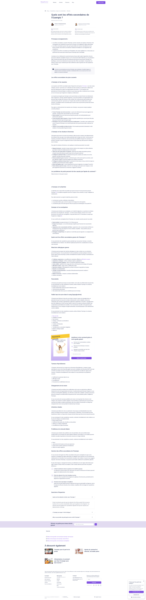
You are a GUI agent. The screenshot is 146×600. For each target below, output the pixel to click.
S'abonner (94, 582)
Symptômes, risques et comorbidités (58, 10)
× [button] (143, 581)
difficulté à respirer (86, 259)
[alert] (136, 589)
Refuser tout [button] (136, 594)
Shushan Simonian (62, 23)
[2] (56, 192)
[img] (44, 2)
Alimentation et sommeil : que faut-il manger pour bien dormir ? (62, 561)
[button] (136, 597)
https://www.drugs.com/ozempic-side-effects (58, 538)
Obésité (68, 10)
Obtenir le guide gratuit (81, 358)
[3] (61, 215)
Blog (48, 10)
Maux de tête (55, 316)
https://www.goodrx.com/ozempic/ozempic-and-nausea (60, 536)
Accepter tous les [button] (136, 591)
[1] (79, 89)
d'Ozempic (84, 86)
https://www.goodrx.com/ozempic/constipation (58, 540)
